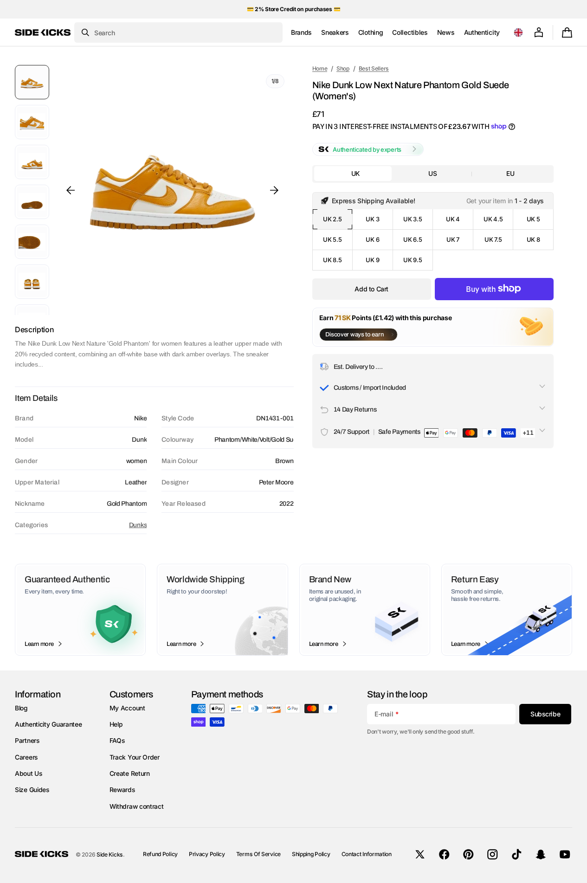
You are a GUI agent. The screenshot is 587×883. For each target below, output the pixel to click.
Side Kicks (110, 854)
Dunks (138, 525)
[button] (518, 32)
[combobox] (178, 32)
